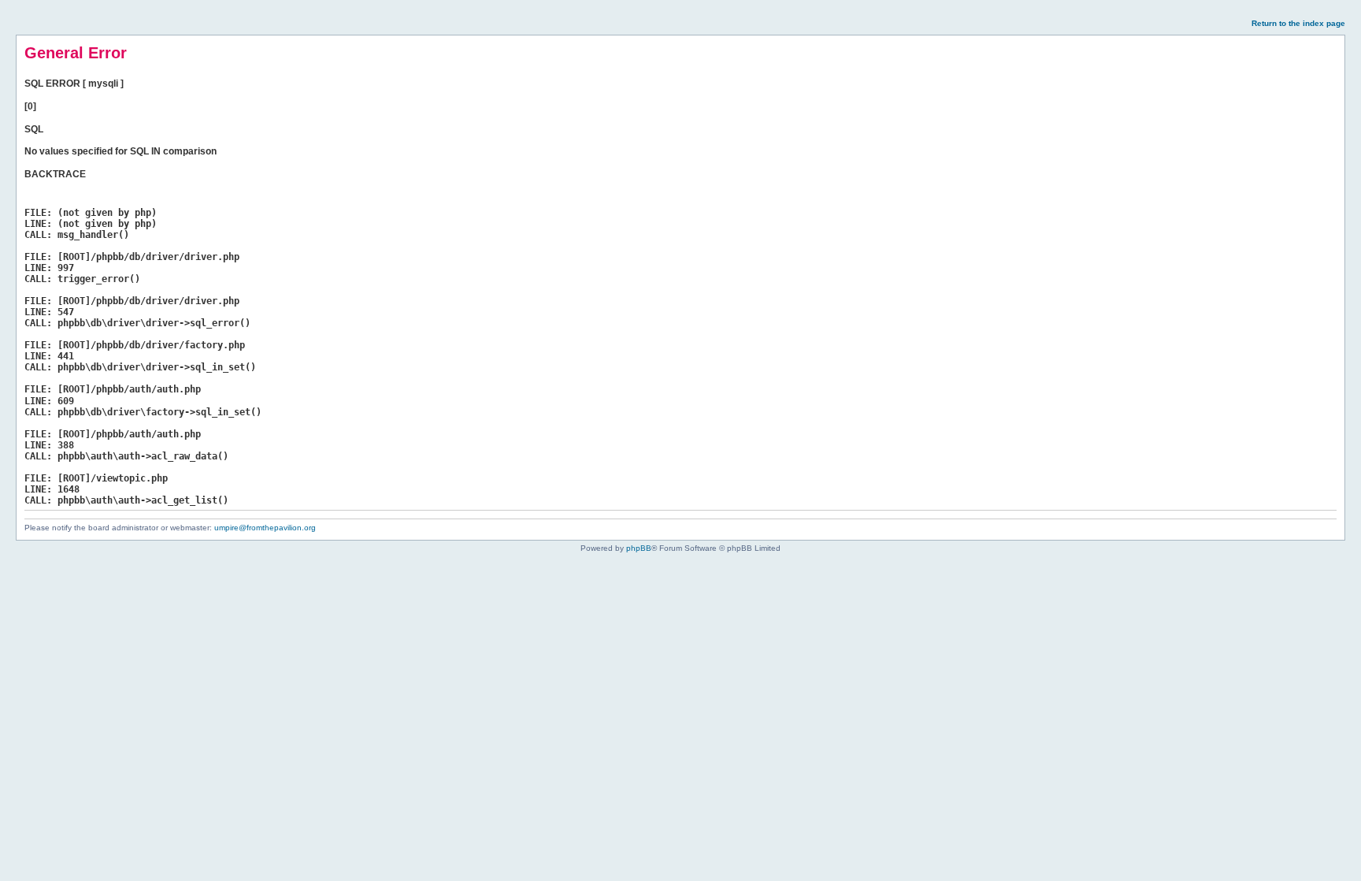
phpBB (638, 548)
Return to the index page (1298, 23)
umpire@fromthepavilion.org (265, 527)
